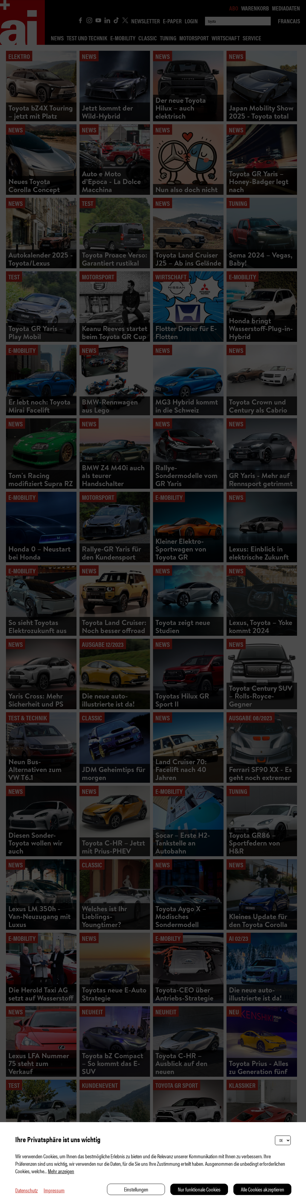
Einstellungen (136, 1189)
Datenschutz (26, 1190)
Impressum (54, 1190)
